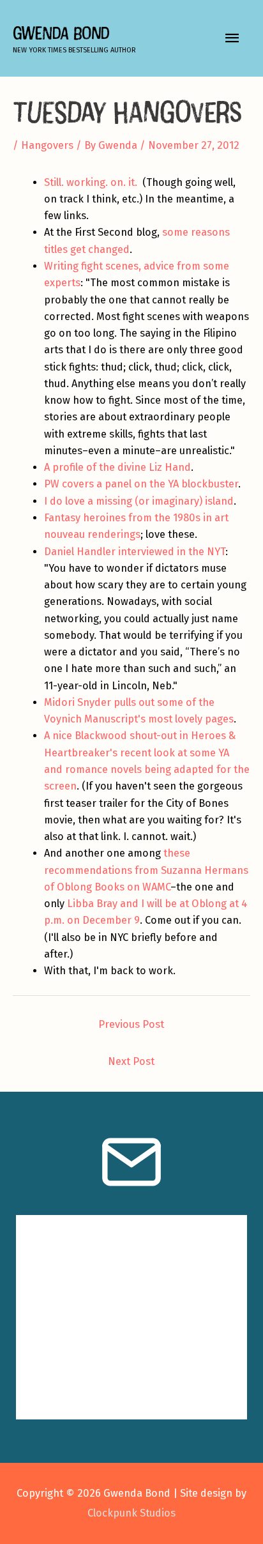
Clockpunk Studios (131, 1513)
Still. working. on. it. (90, 182)
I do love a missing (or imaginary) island (139, 501)
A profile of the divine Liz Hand (117, 467)
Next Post (131, 1061)
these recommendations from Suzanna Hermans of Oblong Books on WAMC (146, 870)
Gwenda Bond (61, 33)
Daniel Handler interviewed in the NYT (134, 552)
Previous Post (131, 1024)
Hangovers (47, 145)
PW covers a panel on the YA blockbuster (141, 484)
